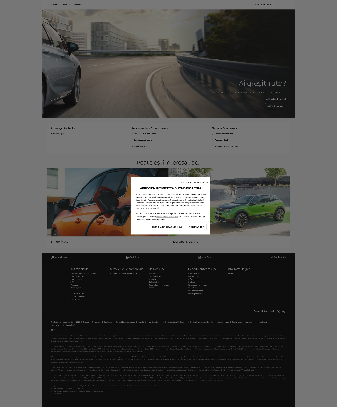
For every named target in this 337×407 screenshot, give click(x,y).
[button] (194, 182)
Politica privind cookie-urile (167, 217)
